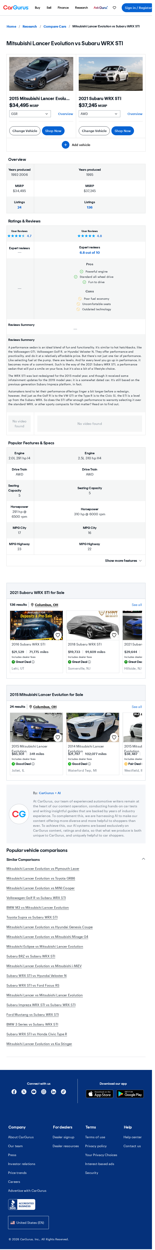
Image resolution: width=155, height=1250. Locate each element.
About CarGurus (21, 1137)
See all (137, 605)
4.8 (99, 236)
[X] (23, 1093)
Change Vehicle (25, 131)
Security (91, 1173)
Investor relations (22, 1164)
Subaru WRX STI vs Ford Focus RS (32, 985)
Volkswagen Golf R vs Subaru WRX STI (36, 898)
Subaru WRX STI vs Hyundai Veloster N (36, 975)
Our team (15, 1146)
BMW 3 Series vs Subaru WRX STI (32, 1024)
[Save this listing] (58, 635)
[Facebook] (14, 1093)
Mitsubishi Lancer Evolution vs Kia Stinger (39, 1044)
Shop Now (53, 131)
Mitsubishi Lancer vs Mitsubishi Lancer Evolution (44, 995)
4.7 (29, 236)
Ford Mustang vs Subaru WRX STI (32, 1014)
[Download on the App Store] (99, 1094)
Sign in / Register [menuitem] (138, 8)
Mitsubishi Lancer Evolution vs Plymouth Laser (42, 868)
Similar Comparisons (23, 859)
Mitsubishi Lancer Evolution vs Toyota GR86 (40, 878)
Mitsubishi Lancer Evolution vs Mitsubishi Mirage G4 (47, 937)
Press (12, 1155)
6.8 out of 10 (90, 252)
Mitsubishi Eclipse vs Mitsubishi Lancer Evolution (44, 946)
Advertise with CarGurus (27, 1190)
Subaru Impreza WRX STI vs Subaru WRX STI (40, 1005)
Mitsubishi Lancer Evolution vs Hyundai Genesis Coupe (49, 927)
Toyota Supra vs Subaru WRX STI (32, 917)
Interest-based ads (99, 1164)
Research (30, 26)
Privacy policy (96, 1146)
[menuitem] (37, 7)
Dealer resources (66, 1146)
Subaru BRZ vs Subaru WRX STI (30, 956)
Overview (65, 114)
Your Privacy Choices (101, 1155)
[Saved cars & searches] (114, 7)
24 (19, 207)
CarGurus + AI (50, 793)
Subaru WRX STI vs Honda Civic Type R (36, 1034)
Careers (14, 1181)
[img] (33, 661)
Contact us (132, 1146)
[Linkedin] (53, 1093)
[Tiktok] (63, 1093)
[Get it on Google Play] (130, 1094)
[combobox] (28, 1222)
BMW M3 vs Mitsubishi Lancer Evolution (37, 907)
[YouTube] (33, 1093)
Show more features (121, 560)
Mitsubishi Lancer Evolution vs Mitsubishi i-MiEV (44, 966)
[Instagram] (43, 1093)
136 (90, 207)
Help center (133, 1137)
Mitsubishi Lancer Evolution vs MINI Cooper (40, 888)
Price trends (17, 1173)
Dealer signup (63, 1137)
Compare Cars (55, 26)
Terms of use (95, 1137)
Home (11, 26)
